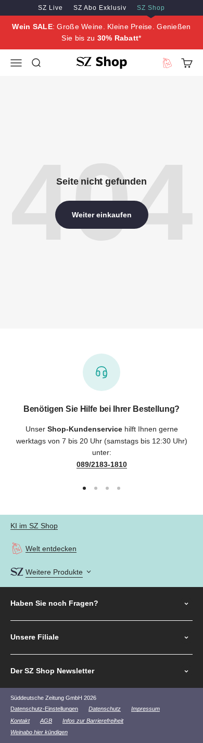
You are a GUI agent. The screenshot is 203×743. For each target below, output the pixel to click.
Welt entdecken (51, 548)
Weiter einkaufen (102, 215)
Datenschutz (104, 709)
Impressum (145, 709)
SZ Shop (151, 7)
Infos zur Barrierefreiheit (92, 721)
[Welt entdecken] (16, 548)
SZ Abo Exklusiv (99, 7)
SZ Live (50, 7)
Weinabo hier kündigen (39, 732)
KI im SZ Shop (34, 526)
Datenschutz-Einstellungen (44, 709)
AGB (46, 721)
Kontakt (20, 721)
